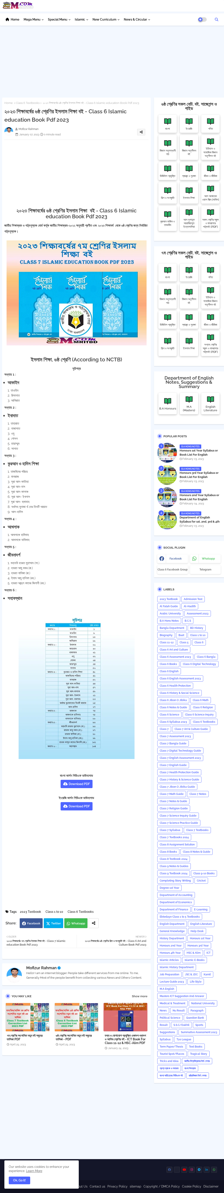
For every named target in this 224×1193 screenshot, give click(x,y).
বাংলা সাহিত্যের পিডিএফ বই (171, 1075)
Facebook (33, 923)
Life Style (195, 981)
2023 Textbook (30, 911)
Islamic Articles (169, 960)
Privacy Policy (117, 1186)
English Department (172, 923)
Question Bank (195, 1017)
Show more (139, 996)
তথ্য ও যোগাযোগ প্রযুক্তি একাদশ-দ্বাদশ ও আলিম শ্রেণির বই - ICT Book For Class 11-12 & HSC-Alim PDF (125, 1039)
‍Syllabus (165, 1039)
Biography (166, 635)
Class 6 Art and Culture (174, 649)
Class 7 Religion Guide (174, 808)
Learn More (34, 1171)
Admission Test (193, 599)
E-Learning (201, 909)
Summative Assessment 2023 (199, 1032)
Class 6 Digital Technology (199, 664)
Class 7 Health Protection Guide (179, 772)
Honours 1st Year (200, 938)
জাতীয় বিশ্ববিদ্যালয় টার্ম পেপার (197, 1061)
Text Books (195, 1046)
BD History (196, 628)
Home (15, 19)
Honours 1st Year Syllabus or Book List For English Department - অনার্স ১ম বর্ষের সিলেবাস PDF (200, 456)
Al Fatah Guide (169, 606)
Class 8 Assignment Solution (177, 844)
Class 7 (164, 729)
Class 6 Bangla (206, 656)
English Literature (201, 923)
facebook (176, 558)
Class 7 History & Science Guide (179, 779)
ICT (208, 952)
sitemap (135, 1186)
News (163, 1010)
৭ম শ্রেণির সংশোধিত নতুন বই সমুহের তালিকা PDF (25, 1037)
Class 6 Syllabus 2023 (173, 721)
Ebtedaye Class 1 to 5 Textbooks (180, 916)
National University (203, 1003)
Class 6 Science (169, 714)
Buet (181, 635)
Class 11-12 (167, 642)
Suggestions (167, 1032)
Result (164, 1025)
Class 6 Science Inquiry (199, 714)
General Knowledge (172, 931)
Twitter (56, 923)
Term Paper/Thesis (171, 1046)
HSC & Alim (194, 952)
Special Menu (57, 19)
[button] (216, 19)
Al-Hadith (190, 606)
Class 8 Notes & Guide (196, 851)
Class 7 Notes (197, 794)
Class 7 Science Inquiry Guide (178, 815)
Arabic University (170, 613)
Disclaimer (211, 1186)
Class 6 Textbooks (28, 103)
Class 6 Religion (203, 707)
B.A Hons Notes (169, 620)
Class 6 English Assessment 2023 (180, 678)
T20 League (184, 1039)
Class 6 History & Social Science (179, 692)
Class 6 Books (168, 664)
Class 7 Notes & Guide (173, 801)
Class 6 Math (200, 700)
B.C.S (188, 620)
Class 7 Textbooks (197, 830)
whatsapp (208, 558)
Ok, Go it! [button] (19, 1180)
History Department (172, 938)
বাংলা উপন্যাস (190, 1068)
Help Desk (197, 931)
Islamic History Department (177, 967)
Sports (199, 1025)
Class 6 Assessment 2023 (175, 656)
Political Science (170, 1017)
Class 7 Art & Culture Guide (191, 729)
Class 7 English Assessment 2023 (180, 757)
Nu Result (179, 1010)
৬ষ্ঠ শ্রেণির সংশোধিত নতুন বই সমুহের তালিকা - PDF (74, 1037)
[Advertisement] (112, 60)
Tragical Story (198, 1053)
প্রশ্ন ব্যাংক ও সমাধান (169, 1068)
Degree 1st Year (169, 887)
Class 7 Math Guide (172, 794)
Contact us (97, 1186)
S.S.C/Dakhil (181, 1025)
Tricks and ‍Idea (169, 1061)
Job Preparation (169, 974)
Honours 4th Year (170, 952)
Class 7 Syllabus (170, 830)
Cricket (201, 880)
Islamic (80, 19)
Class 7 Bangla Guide (173, 743)
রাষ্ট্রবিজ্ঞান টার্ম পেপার (197, 1075)
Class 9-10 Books (204, 873)
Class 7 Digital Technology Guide (180, 750)
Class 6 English (169, 671)
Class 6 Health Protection (175, 685)
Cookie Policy (191, 1186)
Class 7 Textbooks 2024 (174, 837)
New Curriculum (104, 19)
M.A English (167, 988)
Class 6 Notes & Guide (173, 707)
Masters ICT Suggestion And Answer (182, 996)
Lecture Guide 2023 (172, 981)
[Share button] (94, 923)
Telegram (205, 569)
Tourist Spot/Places (172, 1053)
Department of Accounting (176, 895)
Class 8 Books (168, 851)
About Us (81, 1186)
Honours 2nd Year (171, 945)
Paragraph (197, 1010)
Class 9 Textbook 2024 (173, 873)
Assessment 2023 (197, 613)
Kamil (207, 974)
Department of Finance (174, 909)
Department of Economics (176, 902)
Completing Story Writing (175, 880)
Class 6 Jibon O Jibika (173, 700)
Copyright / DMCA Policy (162, 1186)
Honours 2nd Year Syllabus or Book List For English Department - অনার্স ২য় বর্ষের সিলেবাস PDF (200, 501)
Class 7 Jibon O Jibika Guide (177, 786)
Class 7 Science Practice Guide (179, 822)
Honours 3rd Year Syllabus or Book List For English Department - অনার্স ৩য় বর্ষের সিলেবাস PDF (200, 478)
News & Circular (135, 19)
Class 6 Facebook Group (173, 569)
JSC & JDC (191, 974)
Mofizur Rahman (41, 968)
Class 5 (184, 642)
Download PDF (79, 784)
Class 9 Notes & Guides (174, 866)
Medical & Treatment (172, 1003)
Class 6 (198, 642)
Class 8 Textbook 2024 (173, 859)
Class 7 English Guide (173, 765)
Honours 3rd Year (198, 945)
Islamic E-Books (195, 960)
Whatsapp (78, 923)
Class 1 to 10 (54, 911)
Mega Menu (32, 19)
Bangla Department (172, 628)
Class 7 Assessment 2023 (175, 736)
